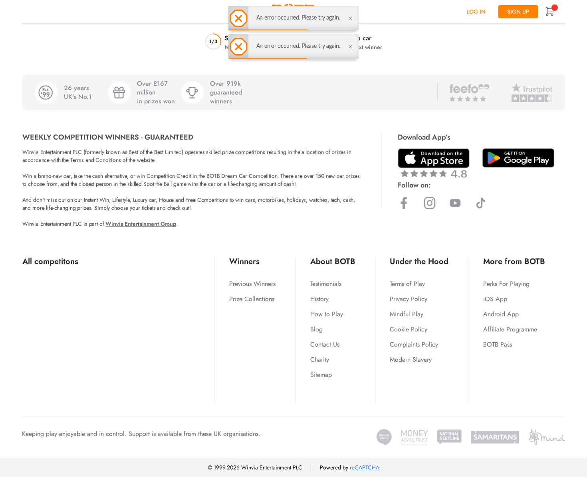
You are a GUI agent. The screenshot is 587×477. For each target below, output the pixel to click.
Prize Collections (251, 299)
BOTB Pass (497, 344)
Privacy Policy (408, 299)
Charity (319, 359)
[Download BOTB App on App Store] (434, 162)
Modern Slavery (411, 359)
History (319, 299)
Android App (501, 314)
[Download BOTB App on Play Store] (518, 158)
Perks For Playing (506, 283)
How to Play (326, 314)
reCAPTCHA (364, 467)
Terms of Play (407, 283)
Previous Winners (252, 283)
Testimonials (325, 283)
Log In (476, 12)
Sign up (518, 12)
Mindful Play (406, 314)
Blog (316, 329)
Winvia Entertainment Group (140, 224)
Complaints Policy (414, 344)
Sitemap (321, 374)
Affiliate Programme (510, 329)
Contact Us (324, 344)
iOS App (495, 299)
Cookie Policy (408, 329)
